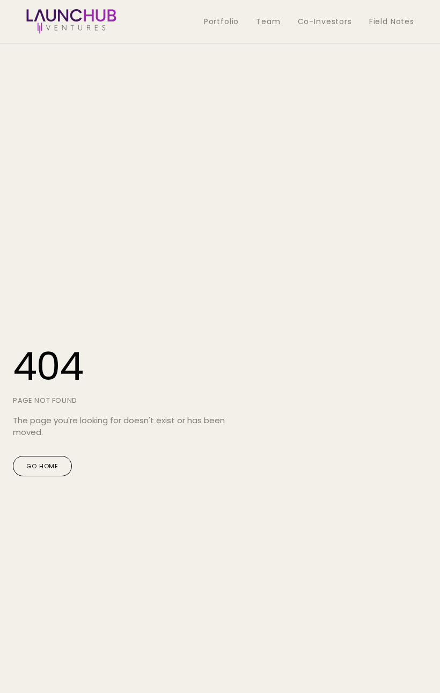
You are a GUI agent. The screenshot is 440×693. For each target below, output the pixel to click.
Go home (42, 466)
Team (268, 21)
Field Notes (391, 21)
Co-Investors (325, 21)
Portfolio (221, 21)
